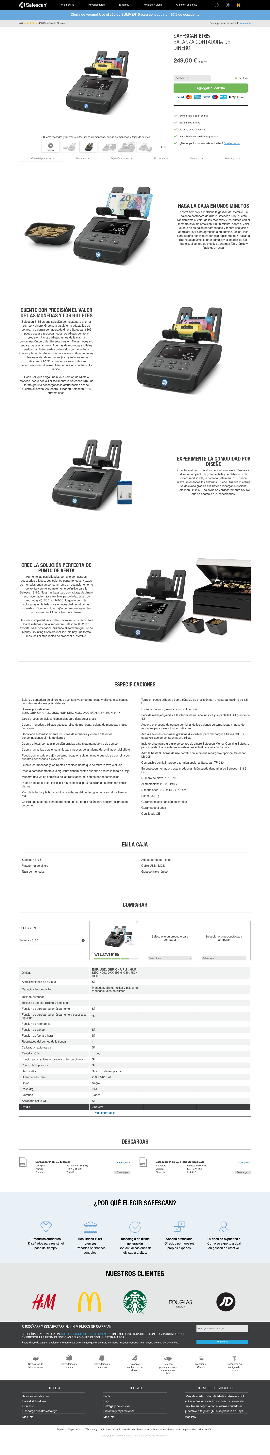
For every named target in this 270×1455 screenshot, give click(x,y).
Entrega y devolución (116, 1406)
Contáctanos (232, 143)
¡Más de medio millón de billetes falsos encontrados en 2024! (224, 1396)
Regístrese (222, 1342)
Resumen (81, 158)
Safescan (106, 955)
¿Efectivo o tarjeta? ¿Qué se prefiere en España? (216, 1411)
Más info (27, 1417)
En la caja (159, 158)
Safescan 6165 (28, 940)
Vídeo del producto (40, 158)
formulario (245, 23)
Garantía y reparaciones (119, 1411)
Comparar (195, 158)
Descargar (122, 1172)
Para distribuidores (34, 1401)
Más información (105, 1113)
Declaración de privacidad (182, 1429)
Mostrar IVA (205, 1429)
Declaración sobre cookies (151, 1429)
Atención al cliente (186, 5)
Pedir (106, 1396)
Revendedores (96, 5)
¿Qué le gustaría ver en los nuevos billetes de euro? (218, 1401)
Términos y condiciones (98, 1429)
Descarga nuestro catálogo (39, 1411)
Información (123, 1163)
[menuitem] (33, 5)
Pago (106, 1401)
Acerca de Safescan (35, 1396)
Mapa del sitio (75, 1429)
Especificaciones (120, 158)
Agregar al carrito (210, 88)
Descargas (231, 158)
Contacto (28, 1406)
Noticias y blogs (152, 5)
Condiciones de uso (124, 1429)
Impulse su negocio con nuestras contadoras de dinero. (220, 1406)
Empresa (124, 5)
